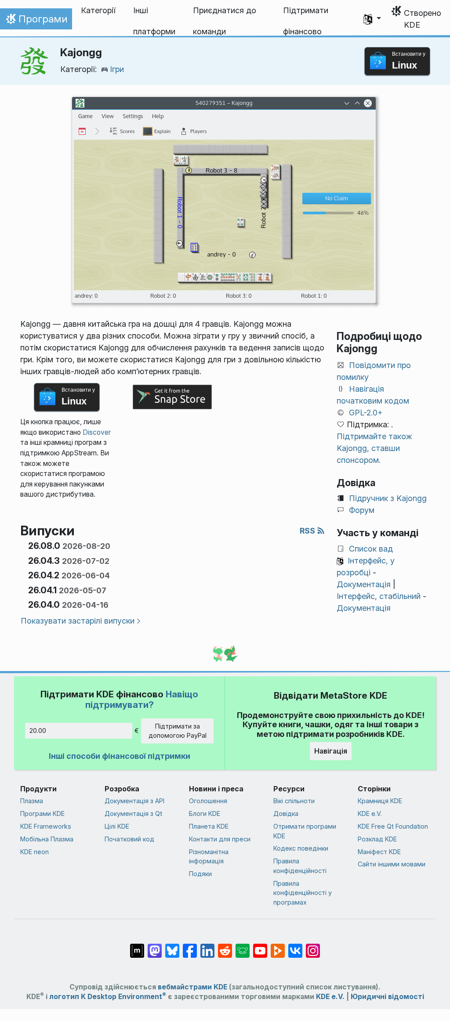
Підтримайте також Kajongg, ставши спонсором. (374, 448)
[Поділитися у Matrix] (137, 946)
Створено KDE (422, 18)
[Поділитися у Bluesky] (172, 946)
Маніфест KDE (379, 851)
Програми (36, 21)
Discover (97, 432)
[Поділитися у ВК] (295, 946)
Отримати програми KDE (304, 831)
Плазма (31, 801)
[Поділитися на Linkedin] (207, 946)
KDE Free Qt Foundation (393, 826)
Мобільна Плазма (46, 839)
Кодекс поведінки (300, 848)
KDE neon (34, 851)
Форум (361, 510)
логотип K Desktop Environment (107, 996)
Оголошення (208, 801)
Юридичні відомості (387, 996)
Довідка (285, 813)
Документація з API (134, 801)
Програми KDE (42, 813)
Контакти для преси (219, 839)
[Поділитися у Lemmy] (243, 946)
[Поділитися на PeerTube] (278, 946)
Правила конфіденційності (300, 865)
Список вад (371, 548)
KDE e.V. (370, 813)
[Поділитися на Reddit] (225, 946)
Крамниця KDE (380, 801)
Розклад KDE (377, 839)
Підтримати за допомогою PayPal (178, 731)
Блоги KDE (204, 813)
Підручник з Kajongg (388, 498)
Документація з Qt (133, 813)
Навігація (330, 751)
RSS (308, 530)
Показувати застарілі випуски (77, 620)
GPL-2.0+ (366, 412)
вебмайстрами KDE (192, 987)
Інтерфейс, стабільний (379, 596)
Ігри (117, 69)
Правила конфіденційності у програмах (302, 893)
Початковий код (129, 839)
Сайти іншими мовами (391, 864)
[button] (372, 18)
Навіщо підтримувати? (142, 699)
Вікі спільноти (294, 801)
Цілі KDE (117, 826)
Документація (364, 584)
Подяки (200, 873)
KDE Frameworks (45, 826)
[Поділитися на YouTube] (260, 946)
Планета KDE (209, 826)
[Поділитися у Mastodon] (155, 946)
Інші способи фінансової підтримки (119, 756)
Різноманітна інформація (209, 856)
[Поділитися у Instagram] (313, 946)
